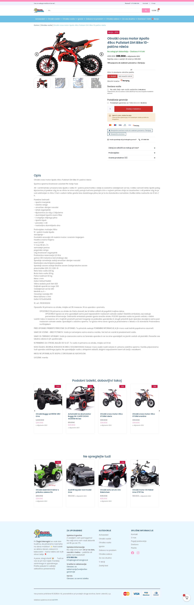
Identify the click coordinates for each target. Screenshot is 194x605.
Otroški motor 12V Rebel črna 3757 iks (142, 491)
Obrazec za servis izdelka (78, 578)
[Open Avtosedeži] (46, 19)
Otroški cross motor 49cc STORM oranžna (143, 415)
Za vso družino (105, 558)
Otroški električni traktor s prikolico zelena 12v (47, 491)
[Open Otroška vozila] (76, 19)
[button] (37, 54)
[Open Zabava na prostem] (105, 19)
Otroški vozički (105, 539)
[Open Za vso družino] (136, 19)
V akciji (102, 562)
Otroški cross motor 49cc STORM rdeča (111, 415)
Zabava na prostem (107, 550)
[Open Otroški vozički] (61, 19)
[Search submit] (146, 10)
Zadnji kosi (103, 565)
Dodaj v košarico (133, 109)
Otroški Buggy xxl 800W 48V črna (48, 415)
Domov (36, 25)
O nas (153, 3)
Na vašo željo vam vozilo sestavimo (128, 90)
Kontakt (145, 3)
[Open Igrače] (84, 19)
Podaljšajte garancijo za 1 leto (128, 103)
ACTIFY (55, 600)
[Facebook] (132, 552)
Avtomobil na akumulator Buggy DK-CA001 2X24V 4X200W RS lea (79, 416)
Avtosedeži (103, 535)
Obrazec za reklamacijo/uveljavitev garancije (77, 569)
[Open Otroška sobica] (121, 19)
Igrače (101, 546)
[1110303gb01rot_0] (69, 54)
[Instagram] (138, 552)
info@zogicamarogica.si (77, 560)
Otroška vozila (46, 25)
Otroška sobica (105, 554)
